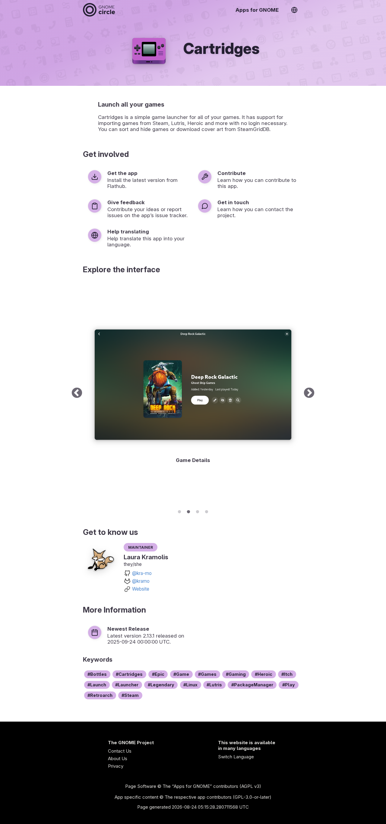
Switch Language (236, 757)
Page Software (140, 786)
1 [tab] (179, 511)
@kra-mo (142, 573)
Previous (77, 393)
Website (140, 589)
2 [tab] (188, 511)
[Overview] (99, 10)
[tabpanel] (193, 393)
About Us (117, 758)
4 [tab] (207, 511)
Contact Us (119, 751)
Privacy (115, 766)
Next (309, 393)
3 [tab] (198, 511)
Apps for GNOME (257, 10)
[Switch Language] (294, 10)
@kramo (141, 581)
